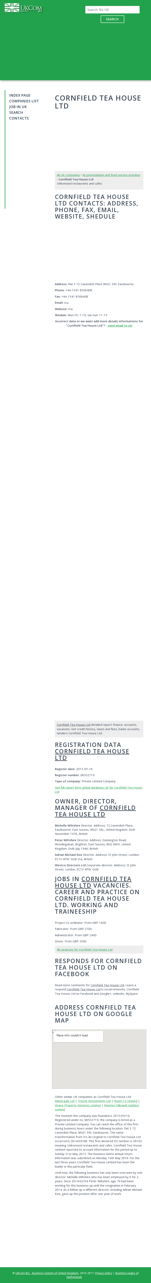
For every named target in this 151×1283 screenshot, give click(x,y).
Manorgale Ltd (65, 1101)
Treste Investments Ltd (94, 1101)
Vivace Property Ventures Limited (78, 1105)
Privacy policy (103, 1273)
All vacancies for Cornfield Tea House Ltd (84, 949)
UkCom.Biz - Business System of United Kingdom (47, 1273)
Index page (19, 95)
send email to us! (120, 325)
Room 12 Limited (125, 1101)
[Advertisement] (112, 50)
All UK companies (68, 175)
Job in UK (18, 106)
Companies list (24, 101)
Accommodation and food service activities (111, 175)
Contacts (19, 118)
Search (112, 19)
